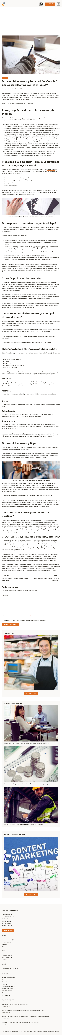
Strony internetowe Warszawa (23, 1031)
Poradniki (5, 78)
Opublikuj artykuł (7, 955)
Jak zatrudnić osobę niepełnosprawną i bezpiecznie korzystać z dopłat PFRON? (26, 743)
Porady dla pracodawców (8, 986)
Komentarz (6, 595)
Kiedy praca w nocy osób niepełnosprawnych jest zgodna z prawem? (23, 825)
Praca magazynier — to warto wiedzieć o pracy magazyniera (15, 578)
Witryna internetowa (48, 616)
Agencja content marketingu (51, 1031)
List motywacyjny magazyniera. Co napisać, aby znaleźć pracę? (47, 578)
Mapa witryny (6, 944)
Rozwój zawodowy (7, 995)
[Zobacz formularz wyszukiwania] (41, 4)
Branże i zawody (6, 980)
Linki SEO (4, 959)
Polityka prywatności (8, 940)
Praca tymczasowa (7, 991)
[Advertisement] (31, 19)
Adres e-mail (27, 616)
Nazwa (5, 616)
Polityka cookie (6, 942)
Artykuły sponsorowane (8, 978)
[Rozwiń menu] (58, 4)
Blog (3, 946)
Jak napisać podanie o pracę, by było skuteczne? (15, 1004)
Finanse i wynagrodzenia (8, 982)
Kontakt (50, 4)
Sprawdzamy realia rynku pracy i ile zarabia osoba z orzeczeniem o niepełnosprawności (28, 784)
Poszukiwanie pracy (7, 988)
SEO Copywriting (7, 957)
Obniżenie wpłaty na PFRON (10, 968)
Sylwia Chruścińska (9, 89)
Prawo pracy (5, 993)
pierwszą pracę (50, 170)
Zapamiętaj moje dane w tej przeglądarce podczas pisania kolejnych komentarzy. (25, 620)
